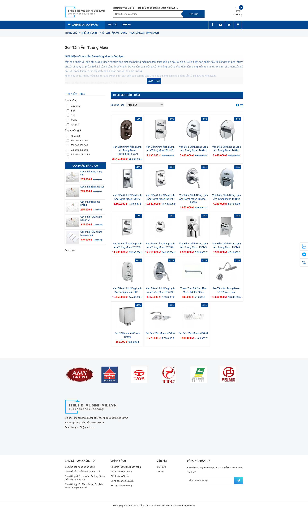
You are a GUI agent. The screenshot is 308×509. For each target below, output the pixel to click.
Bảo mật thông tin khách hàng (126, 467)
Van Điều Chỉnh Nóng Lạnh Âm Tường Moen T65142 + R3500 (193, 199)
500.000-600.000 (79, 145)
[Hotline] (304, 263)
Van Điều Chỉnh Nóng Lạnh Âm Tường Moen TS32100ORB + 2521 (127, 150)
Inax (73, 110)
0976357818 (127, 8)
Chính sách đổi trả (120, 476)
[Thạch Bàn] (109, 374)
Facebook (70, 250)
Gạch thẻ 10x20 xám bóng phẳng (91, 233)
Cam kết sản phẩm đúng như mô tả (82, 471)
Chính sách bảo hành (121, 471)
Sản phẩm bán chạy (85, 165)
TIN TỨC (112, 24)
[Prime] (228, 374)
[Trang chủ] (90, 406)
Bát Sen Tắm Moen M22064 (193, 333)
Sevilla (74, 120)
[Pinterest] (238, 25)
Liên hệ (159, 471)
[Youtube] (220, 25)
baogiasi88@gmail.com (83, 427)
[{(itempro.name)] (72, 176)
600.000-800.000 (79, 150)
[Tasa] (139, 374)
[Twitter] (229, 25)
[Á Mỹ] (80, 374)
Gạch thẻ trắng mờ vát (92, 186)
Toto (73, 115)
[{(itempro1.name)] (127, 130)
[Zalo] (304, 246)
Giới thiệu (161, 467)
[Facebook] (212, 25)
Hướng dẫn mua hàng (122, 485)
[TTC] (169, 374)
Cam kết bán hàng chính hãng (80, 467)
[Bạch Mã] (198, 374)
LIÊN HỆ (126, 24)
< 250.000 (76, 136)
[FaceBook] (304, 254)
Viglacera (75, 106)
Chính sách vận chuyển (122, 481)
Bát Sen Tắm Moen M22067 (160, 333)
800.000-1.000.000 (80, 154)
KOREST (75, 124)
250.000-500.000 (79, 140)
